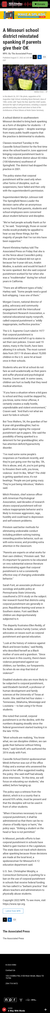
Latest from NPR (13, 911)
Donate (41, 4)
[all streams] (46, 1009)
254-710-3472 (12, 983)
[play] (4, 1009)
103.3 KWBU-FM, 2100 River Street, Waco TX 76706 (25, 977)
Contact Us (10, 970)
